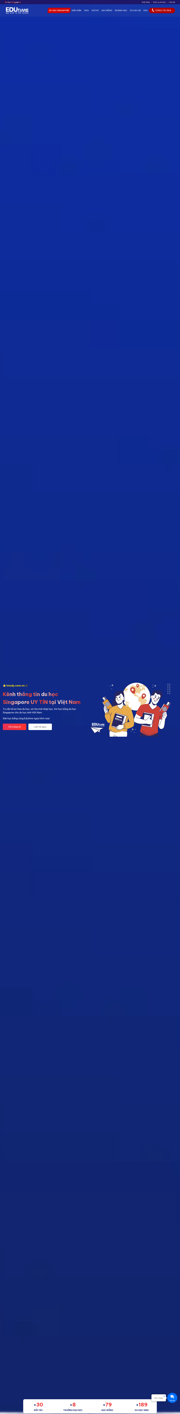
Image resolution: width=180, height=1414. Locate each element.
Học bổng (106, 10)
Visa (86, 10)
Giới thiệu (146, 2)
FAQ (145, 10)
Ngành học (121, 10)
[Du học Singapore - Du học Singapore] (17, 10)
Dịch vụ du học (159, 2)
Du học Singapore (59, 10)
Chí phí (95, 10)
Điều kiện (76, 10)
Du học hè (135, 10)
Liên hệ (172, 2)
